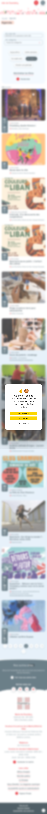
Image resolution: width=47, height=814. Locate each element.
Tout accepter (23, 414)
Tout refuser (23, 418)
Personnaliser (23, 423)
